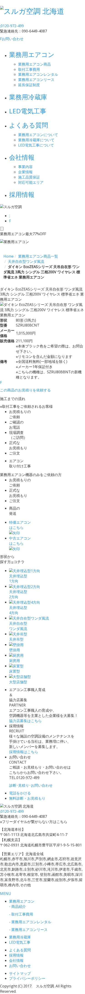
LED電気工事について (36, 145)
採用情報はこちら (23, 751)
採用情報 (21, 194)
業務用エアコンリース (36, 79)
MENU (5, 893)
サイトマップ (20, 973)
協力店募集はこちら (25, 720)
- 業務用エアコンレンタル (30, 921)
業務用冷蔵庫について (36, 139)
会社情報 (21, 157)
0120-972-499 (12, 25)
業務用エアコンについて (38, 134)
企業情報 (25, 171)
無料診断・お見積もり (27, 798)
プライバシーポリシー (27, 978)
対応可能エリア (31, 182)
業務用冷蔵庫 (28, 97)
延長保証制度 (29, 84)
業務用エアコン (31, 54)
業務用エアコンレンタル (38, 74)
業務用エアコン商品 (34, 64)
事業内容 (25, 166)
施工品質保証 (29, 177)
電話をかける (20, 793)
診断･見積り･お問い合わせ (31, 785)
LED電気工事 (27, 111)
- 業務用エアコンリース (28, 929)
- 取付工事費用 (21, 914)
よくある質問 (28, 125)
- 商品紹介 (17, 906)
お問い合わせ (12, 38)
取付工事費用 (29, 69)
